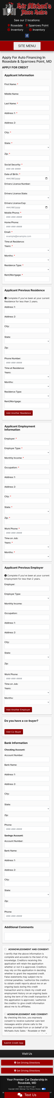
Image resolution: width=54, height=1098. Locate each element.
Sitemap (22, 1089)
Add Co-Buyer (13, 731)
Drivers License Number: (17, 183)
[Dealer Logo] (27, 9)
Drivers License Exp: (15, 203)
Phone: (8, 824)
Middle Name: (11, 93)
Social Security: (12, 164)
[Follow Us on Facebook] (27, 36)
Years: (7, 246)
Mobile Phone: (12, 212)
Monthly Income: (13, 457)
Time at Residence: (14, 241)
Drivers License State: (16, 193)
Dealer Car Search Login (27, 1087)
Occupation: (10, 467)
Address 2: (10, 122)
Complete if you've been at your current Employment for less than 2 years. (26, 577)
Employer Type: (12, 448)
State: (7, 143)
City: (6, 132)
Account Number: (13, 755)
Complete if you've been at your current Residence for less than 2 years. (26, 300)
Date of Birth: (11, 174)
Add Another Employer (18, 709)
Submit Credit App (13, 1042)
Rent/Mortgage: (12, 275)
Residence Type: (13, 265)
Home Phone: (11, 222)
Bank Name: (10, 764)
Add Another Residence (18, 413)
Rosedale (16, 25)
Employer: (9, 438)
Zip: (6, 153)
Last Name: (10, 103)
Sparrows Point (38, 25)
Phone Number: (12, 358)
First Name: (10, 84)
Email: (7, 232)
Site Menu (27, 46)
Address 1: (10, 113)
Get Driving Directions (28, 1062)
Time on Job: (11, 538)
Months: (8, 255)
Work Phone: (11, 528)
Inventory (16, 29)
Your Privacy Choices (33, 1089)
